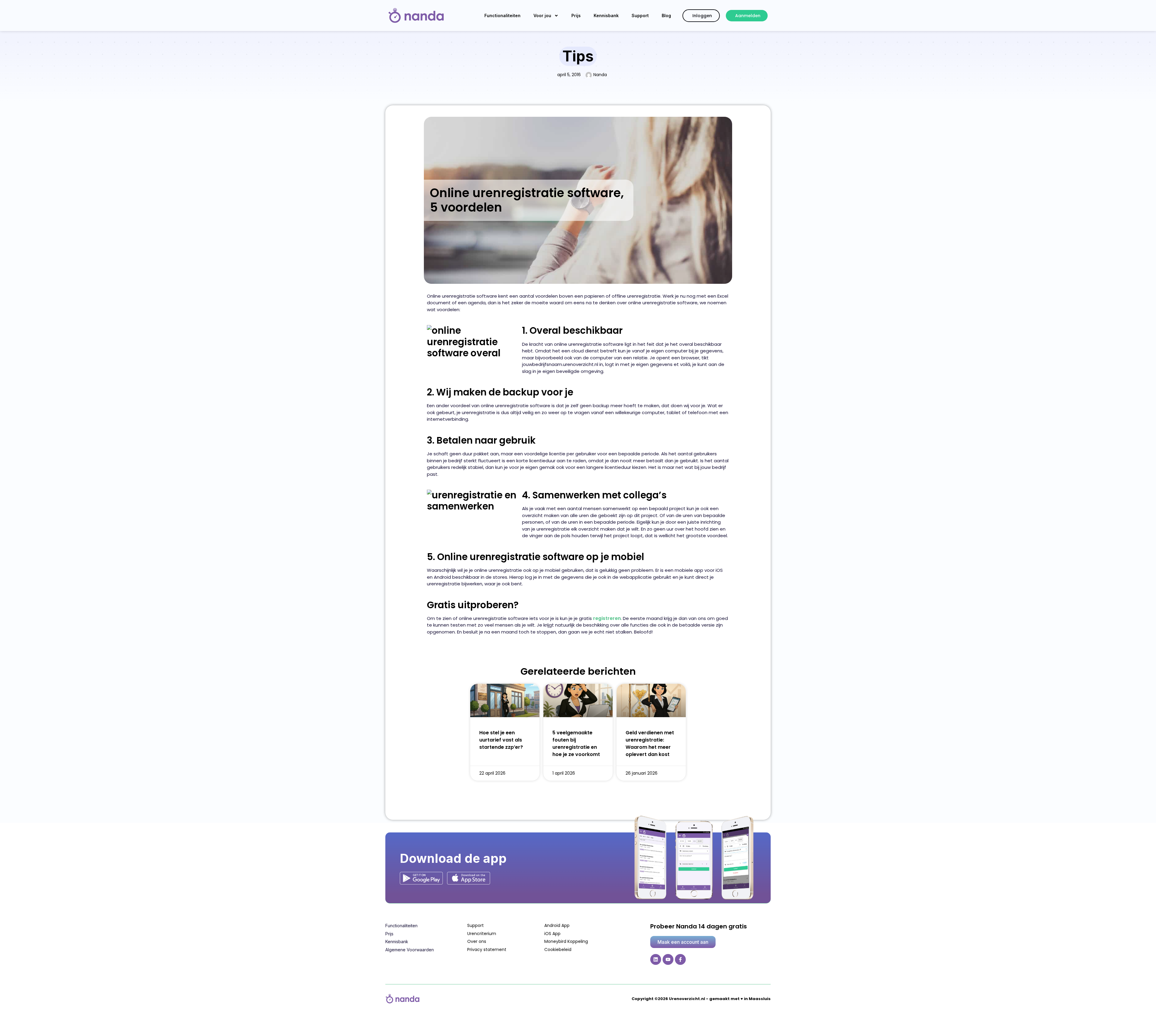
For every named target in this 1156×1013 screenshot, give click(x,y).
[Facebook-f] (680, 959)
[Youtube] (668, 959)
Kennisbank (606, 15)
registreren (607, 618)
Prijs (576, 15)
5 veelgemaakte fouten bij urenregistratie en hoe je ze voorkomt (576, 743)
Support (640, 15)
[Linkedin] (655, 959)
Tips (578, 56)
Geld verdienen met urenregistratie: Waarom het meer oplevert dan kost (650, 743)
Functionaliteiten (502, 15)
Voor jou (542, 15)
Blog (666, 15)
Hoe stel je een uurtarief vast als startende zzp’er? (501, 740)
